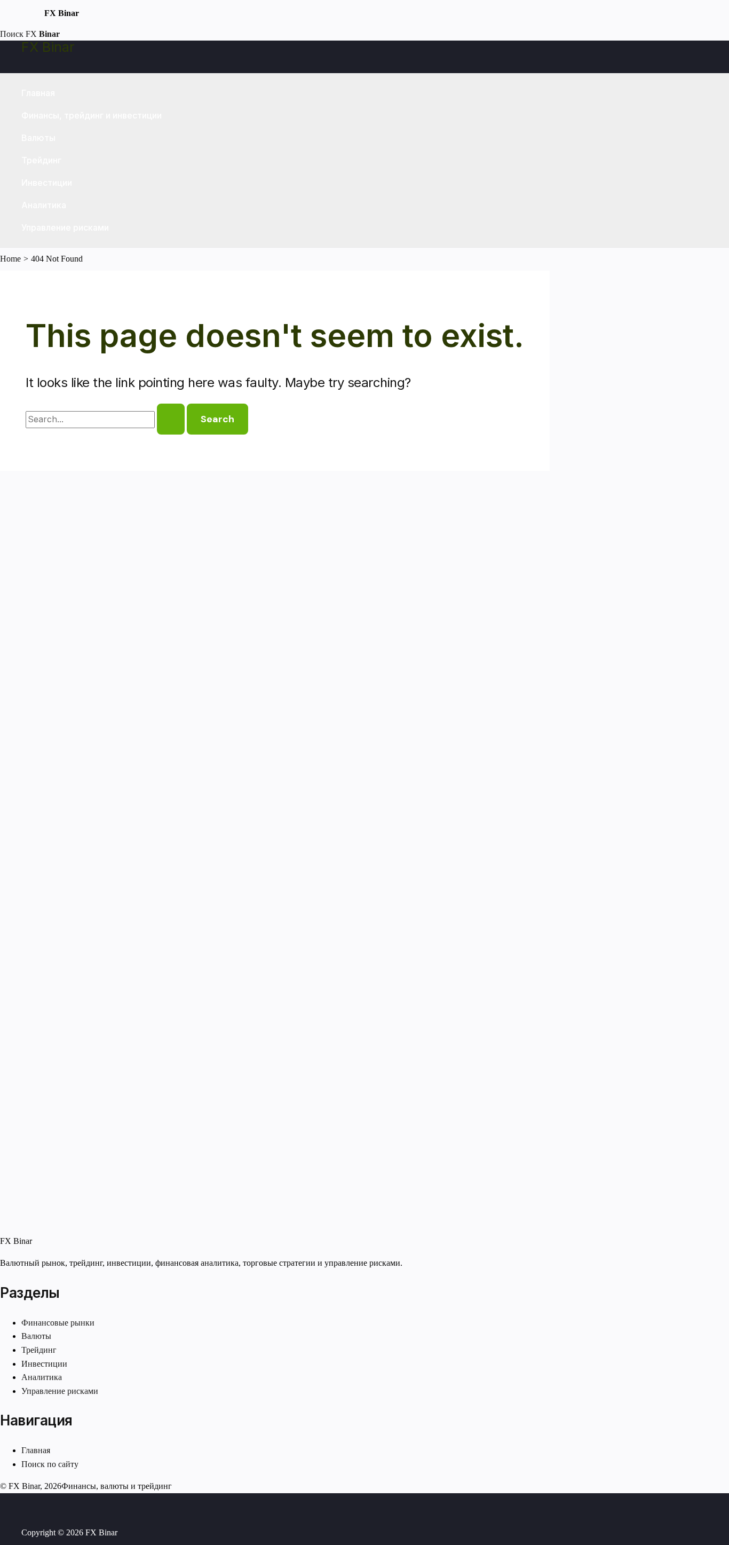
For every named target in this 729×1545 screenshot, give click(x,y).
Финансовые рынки (57, 1322)
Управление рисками (65, 227)
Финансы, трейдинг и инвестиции (91, 115)
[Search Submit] (171, 419)
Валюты (38, 137)
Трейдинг (41, 160)
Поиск (11, 33)
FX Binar (48, 47)
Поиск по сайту (49, 1464)
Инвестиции (46, 182)
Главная (38, 93)
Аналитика (43, 205)
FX (43, 33)
